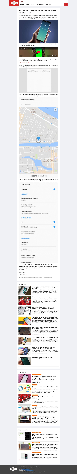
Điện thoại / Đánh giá (36, 432)
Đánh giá (27, 4)
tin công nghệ (27, 470)
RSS (44, 471)
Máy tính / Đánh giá (36, 442)
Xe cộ (32, 4)
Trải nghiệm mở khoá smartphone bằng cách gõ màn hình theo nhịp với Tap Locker (38, 277)
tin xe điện (31, 470)
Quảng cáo (40, 471)
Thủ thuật (48, 4)
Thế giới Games (40, 4)
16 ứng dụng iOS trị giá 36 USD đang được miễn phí (45, 337)
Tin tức (21, 4)
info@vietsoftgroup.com (26, 469)
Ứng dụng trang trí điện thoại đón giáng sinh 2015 (44, 297)
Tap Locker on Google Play (25, 62)
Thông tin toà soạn (33, 471)
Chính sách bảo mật (25, 471)
